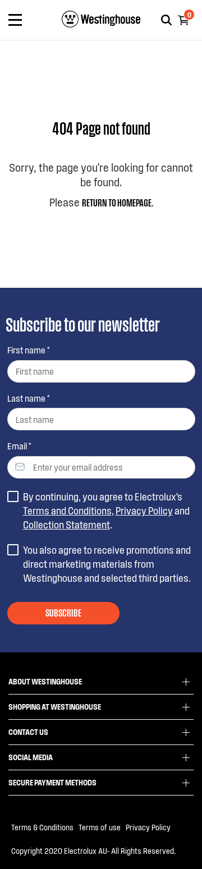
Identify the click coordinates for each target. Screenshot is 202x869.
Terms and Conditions (67, 510)
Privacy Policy (144, 510)
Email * (19, 445)
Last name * (28, 398)
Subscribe (63, 612)
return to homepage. (117, 202)
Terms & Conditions (42, 827)
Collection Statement (66, 524)
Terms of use (100, 827)
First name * (28, 349)
